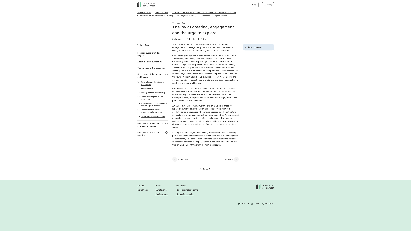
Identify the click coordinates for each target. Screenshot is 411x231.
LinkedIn (257, 203)
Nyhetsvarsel (161, 190)
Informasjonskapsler (185, 194)
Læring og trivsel (144, 12)
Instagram (269, 203)
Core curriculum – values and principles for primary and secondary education (204, 12)
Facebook (244, 203)
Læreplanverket (161, 12)
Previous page (183, 159)
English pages (161, 194)
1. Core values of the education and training (155, 16)
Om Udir (140, 186)
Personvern (181, 186)
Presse (158, 186)
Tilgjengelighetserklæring (187, 190)
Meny (269, 5)
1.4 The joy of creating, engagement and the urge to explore (202, 16)
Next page (229, 159)
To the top (204, 169)
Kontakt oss (142, 190)
